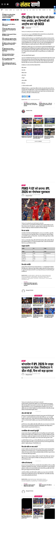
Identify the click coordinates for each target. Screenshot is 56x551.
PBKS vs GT (49, 276)
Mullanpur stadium (42, 276)
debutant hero (39, 275)
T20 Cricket (36, 278)
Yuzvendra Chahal (25, 279)
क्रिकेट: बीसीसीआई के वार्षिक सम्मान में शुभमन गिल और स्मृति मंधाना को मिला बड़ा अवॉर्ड (9, 64)
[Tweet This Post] (8, 19)
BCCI (29, 99)
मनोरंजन (33, 9)
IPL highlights (28, 276)
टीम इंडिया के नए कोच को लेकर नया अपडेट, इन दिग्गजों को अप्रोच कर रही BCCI (8, 16)
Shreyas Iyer (46, 277)
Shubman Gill (24, 278)
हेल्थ (37, 9)
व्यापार (24, 9)
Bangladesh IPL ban (32, 479)
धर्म (47, 9)
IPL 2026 (23, 276)
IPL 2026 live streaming (26, 480)
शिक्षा (27, 9)
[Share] (55, 13)
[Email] (55, 11)
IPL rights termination (26, 481)
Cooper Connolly (31, 275)
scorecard (41, 277)
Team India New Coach (35, 99)
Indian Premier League (46, 275)
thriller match (42, 278)
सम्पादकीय (17, 9)
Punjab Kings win (34, 277)
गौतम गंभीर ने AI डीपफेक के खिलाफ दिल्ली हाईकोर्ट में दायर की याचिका (8, 55)
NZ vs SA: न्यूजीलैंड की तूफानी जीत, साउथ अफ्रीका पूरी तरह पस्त (8, 59)
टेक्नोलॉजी (43, 9)
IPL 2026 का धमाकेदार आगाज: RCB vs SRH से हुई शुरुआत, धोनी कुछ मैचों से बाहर (9, 44)
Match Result (34, 276)
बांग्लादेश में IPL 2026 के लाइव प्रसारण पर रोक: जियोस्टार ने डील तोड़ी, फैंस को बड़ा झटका (9, 29)
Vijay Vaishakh (49, 278)
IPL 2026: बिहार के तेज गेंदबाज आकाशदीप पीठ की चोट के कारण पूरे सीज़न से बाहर (8, 49)
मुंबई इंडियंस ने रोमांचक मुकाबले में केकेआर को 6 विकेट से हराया (9, 35)
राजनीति (10, 9)
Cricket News (39, 479)
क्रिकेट (3, 27)
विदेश (21, 9)
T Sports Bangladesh (42, 481)
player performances (26, 277)
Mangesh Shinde (29, 195)
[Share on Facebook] (4, 19)
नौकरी (50, 9)
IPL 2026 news (34, 480)
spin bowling (30, 278)
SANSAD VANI (29, 110)
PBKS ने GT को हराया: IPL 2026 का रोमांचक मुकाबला (8, 25)
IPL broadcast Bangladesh (42, 480)
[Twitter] (55, 9)
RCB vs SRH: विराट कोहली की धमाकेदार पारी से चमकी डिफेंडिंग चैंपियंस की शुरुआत (9, 39)
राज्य (13, 9)
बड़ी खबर (6, 9)
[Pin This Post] (12, 19)
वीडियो (40, 9)
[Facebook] (55, 7)
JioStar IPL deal (35, 481)
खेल (30, 9)
